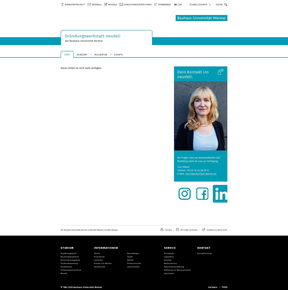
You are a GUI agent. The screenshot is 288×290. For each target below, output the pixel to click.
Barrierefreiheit (75, 4)
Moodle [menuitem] (113, 4)
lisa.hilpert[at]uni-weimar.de (200, 174)
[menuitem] (73, 4)
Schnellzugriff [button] (199, 4)
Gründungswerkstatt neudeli (92, 36)
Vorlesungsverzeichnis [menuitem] (138, 4)
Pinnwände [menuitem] (164, 4)
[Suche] (226, 4)
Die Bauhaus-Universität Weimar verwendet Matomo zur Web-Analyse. (89, 230)
